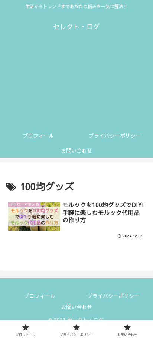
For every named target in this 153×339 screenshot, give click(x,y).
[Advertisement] (76, 85)
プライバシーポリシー (113, 295)
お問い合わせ (76, 306)
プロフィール (39, 295)
